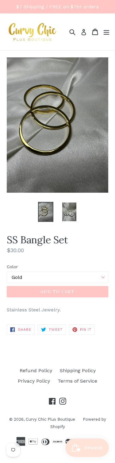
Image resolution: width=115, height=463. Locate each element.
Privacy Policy (34, 381)
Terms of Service (77, 381)
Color (12, 266)
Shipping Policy (78, 370)
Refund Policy (36, 370)
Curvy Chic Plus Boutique (50, 419)
